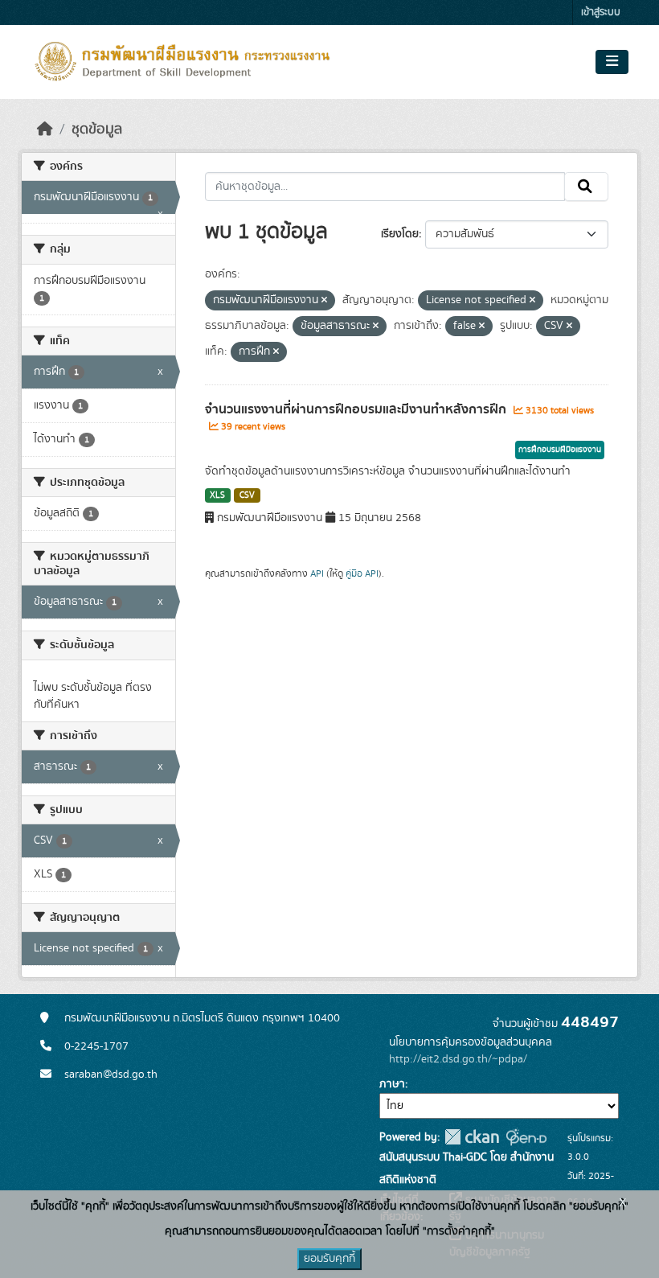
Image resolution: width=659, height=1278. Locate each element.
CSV (247, 495)
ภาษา (392, 1084)
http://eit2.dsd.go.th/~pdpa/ (458, 1059)
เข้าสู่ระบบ (600, 12)
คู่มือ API (362, 573)
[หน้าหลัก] (45, 129)
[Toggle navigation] (612, 62)
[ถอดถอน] (324, 300)
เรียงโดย (400, 234)
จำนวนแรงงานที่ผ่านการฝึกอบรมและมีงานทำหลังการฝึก (357, 409)
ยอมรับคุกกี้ (329, 1259)
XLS (217, 495)
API (317, 573)
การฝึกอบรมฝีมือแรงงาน (559, 449)
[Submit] (586, 186)
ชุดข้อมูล (97, 129)
